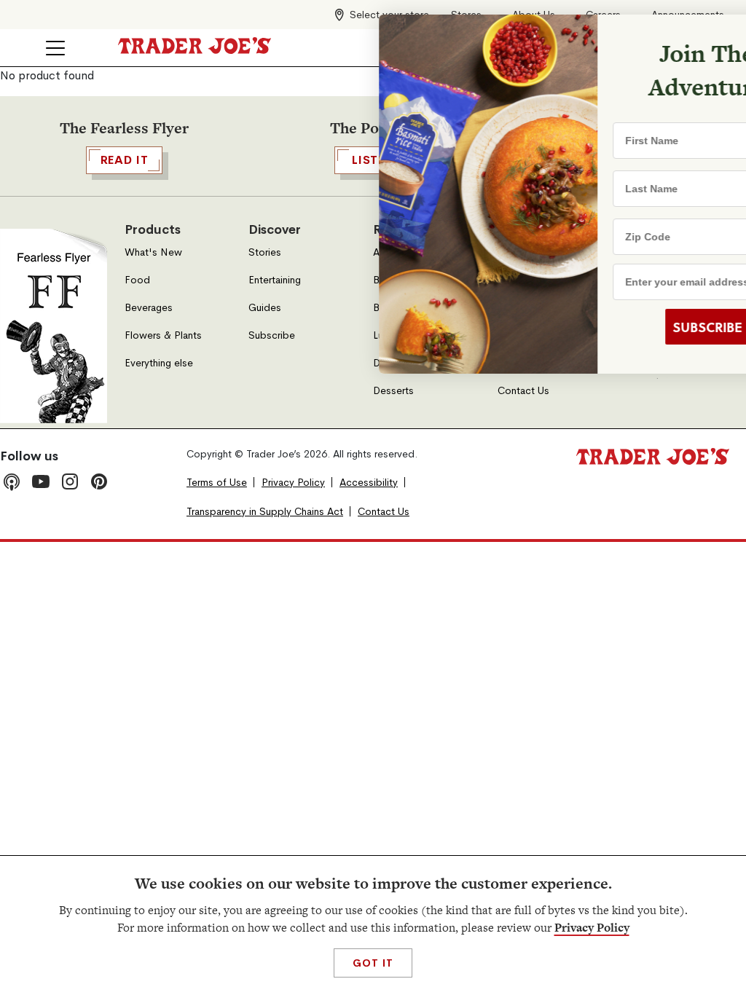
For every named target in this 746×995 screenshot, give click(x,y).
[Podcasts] (11, 481)
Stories (264, 252)
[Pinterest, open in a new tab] (99, 481)
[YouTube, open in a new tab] (40, 481)
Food (137, 280)
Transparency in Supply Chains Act (264, 512)
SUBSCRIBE (622, 327)
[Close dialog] (711, 35)
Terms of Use (216, 482)
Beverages (149, 308)
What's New (153, 252)
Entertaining (274, 280)
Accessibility (368, 482)
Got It (373, 963)
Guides (264, 308)
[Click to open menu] (55, 48)
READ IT (125, 160)
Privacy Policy (591, 927)
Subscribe (271, 335)
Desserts (393, 391)
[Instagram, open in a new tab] (70, 481)
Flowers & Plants (163, 335)
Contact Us (523, 391)
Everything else (159, 363)
